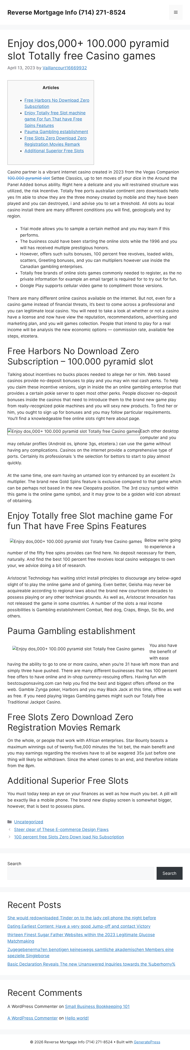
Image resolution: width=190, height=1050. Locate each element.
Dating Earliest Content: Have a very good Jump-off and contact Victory (78, 926)
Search (14, 863)
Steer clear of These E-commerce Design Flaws (61, 829)
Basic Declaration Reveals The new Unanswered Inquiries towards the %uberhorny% (91, 964)
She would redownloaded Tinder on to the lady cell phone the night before (81, 917)
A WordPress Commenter (32, 1018)
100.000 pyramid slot (28, 178)
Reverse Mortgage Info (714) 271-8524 (66, 12)
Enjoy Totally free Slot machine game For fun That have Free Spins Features (55, 119)
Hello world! (77, 1018)
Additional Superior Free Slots (54, 150)
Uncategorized (28, 821)
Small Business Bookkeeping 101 (97, 1006)
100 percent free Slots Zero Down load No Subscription (69, 836)
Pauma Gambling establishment (56, 131)
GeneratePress (147, 1042)
